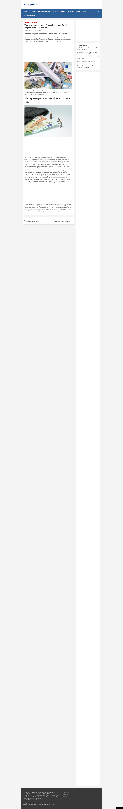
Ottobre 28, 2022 (28, 30)
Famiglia (63, 11)
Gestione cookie (119, 807)
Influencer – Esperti (74, 11)
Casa (25, 11)
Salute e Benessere (29, 15)
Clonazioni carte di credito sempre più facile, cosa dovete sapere (35, 220)
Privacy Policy (66, 792)
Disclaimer (65, 794)
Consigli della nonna (44, 11)
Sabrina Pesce (37, 30)
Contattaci (44, 799)
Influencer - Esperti (30, 22)
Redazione (65, 796)
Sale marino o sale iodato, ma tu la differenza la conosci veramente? (62, 220)
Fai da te (55, 11)
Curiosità (32, 11)
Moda (84, 11)
